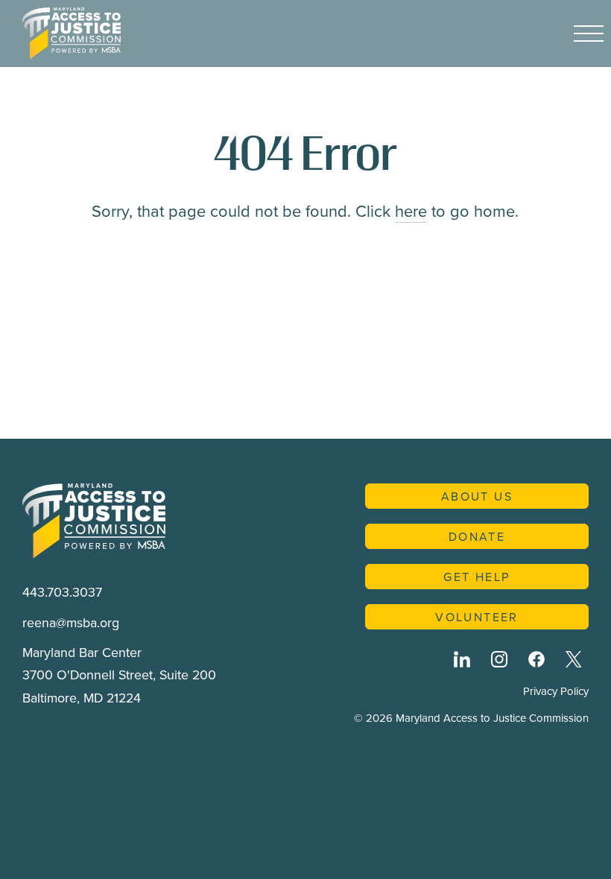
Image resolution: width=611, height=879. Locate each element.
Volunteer (477, 617)
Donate (477, 536)
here (411, 210)
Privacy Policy (556, 691)
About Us (477, 496)
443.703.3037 (62, 592)
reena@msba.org (70, 622)
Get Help (476, 576)
